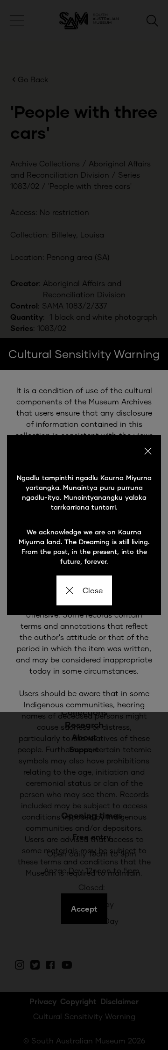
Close (93, 590)
